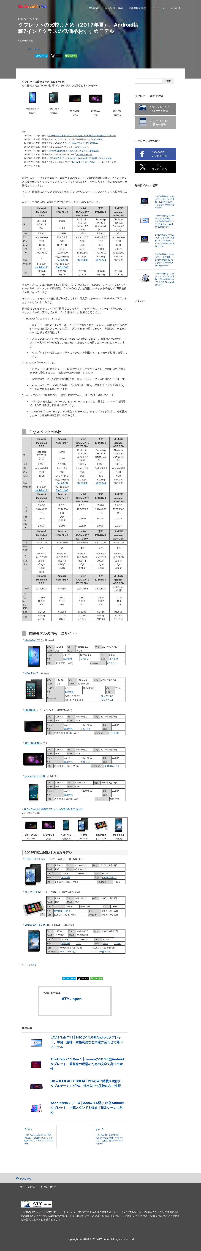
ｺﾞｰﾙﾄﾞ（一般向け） (101, 951)
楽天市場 (113, 658)
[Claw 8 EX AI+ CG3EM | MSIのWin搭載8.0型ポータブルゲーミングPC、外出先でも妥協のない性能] (74, 1093)
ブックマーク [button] (42, 56)
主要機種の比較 (137, 8)
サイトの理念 (27, 1186)
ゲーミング (158, 8)
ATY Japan (33, 49)
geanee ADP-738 (34, 776)
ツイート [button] (57, 56)
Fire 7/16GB (62, 267)
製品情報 (67, 658)
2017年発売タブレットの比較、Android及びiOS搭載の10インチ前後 (80, 158)
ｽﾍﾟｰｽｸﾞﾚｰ (112, 663)
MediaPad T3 (42, 267)
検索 (168, 81)
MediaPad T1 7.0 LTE (37, 924)
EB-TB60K (82, 260)
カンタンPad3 (32, 891)
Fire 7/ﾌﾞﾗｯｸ (107, 696)
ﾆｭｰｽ (78, 943)
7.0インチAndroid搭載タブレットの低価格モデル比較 (52, 809)
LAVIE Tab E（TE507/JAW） (85, 143)
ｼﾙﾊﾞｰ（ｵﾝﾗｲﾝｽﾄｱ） (68, 951)
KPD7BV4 (101, 260)
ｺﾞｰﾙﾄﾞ (117, 943)
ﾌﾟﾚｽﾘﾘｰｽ (85, 728)
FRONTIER (97, 139)
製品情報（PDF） (62, 911)
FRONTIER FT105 (34, 858)
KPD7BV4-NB (32, 743)
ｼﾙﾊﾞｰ (105, 943)
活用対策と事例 (114, 8)
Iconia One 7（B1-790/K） (84, 162)
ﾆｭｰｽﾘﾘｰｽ (84, 658)
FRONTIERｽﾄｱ (109, 877)
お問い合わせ (48, 1186)
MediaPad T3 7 (33, 640)
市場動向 (94, 8)
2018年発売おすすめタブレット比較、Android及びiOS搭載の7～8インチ (82, 135)
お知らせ (85, 761)
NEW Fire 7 (31, 673)
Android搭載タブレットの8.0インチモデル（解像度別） (74, 151)
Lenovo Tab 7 (81, 147)
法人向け (175, 8)
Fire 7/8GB (62, 260)
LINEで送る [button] (72, 56)
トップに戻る (30, 965)
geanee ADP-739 (84, 154)
